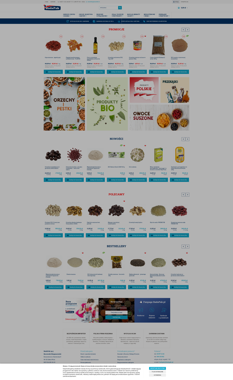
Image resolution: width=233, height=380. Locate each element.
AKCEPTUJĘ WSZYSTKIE (157, 368)
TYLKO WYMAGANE (157, 371)
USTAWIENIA (157, 375)
